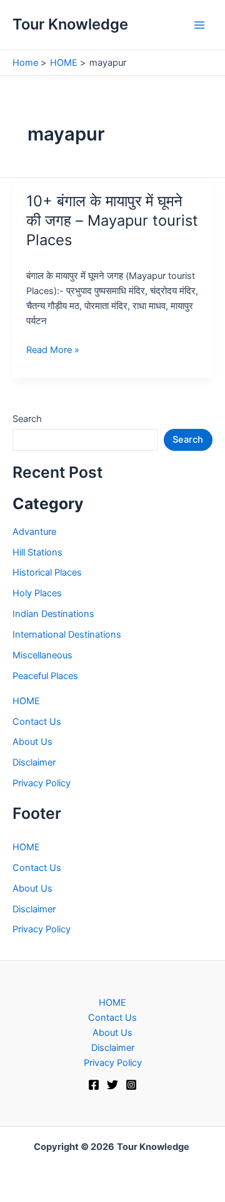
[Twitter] (112, 1084)
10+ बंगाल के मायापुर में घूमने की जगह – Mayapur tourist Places (112, 220)
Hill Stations (37, 552)
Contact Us (36, 721)
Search (27, 418)
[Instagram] (131, 1084)
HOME (26, 701)
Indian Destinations (53, 613)
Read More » (52, 350)
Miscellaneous (42, 655)
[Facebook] (93, 1084)
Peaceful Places (45, 676)
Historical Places (47, 572)
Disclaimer (34, 762)
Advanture (34, 531)
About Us (32, 741)
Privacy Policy (41, 783)
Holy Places (37, 593)
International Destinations (66, 634)
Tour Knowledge (70, 24)
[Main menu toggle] (199, 25)
